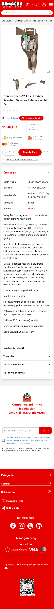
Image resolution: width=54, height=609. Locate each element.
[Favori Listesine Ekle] (46, 152)
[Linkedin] (39, 526)
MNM (5, 568)
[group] (11, 110)
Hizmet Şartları (25, 450)
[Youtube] (30, 526)
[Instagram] (21, 526)
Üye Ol (45, 430)
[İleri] (49, 85)
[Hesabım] (38, 5)
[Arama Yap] (49, 12)
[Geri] (5, 85)
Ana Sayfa (6, 21)
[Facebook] (13, 526)
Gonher (32, 208)
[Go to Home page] (12, 4)
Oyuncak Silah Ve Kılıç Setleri (29, 21)
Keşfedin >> (26, 544)
